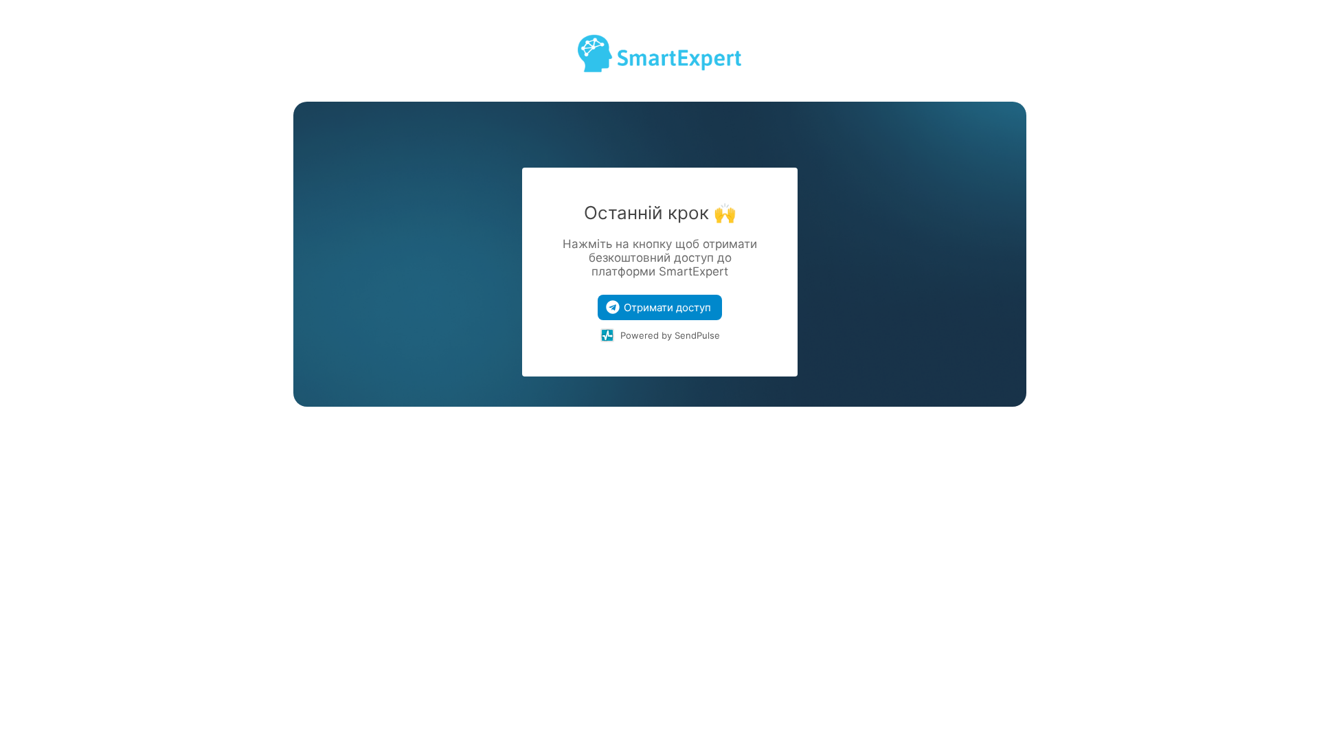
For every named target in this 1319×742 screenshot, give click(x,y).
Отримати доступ (667, 307)
